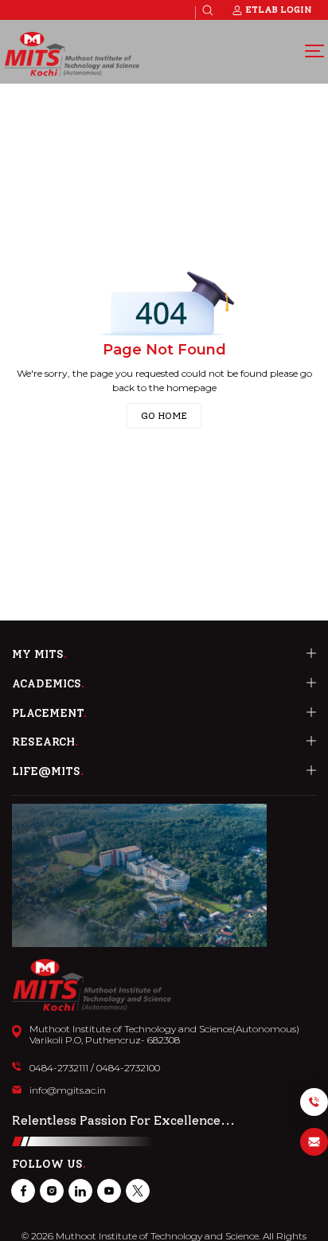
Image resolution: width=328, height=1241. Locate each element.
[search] (207, 10)
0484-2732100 (128, 1068)
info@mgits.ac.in (67, 1090)
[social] (23, 1191)
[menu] (314, 50)
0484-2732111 (58, 1068)
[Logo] (71, 54)
